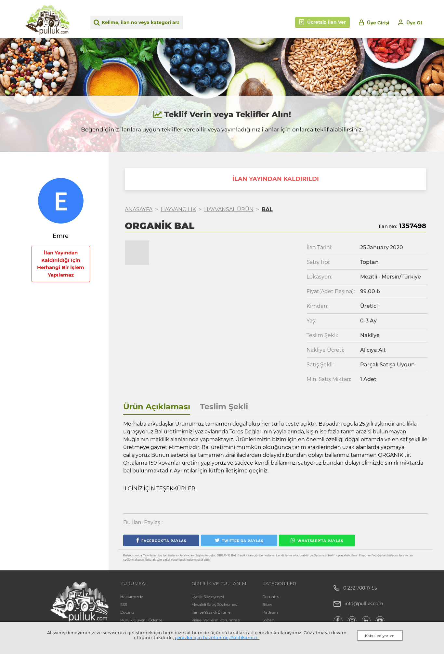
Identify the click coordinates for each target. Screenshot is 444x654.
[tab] (156, 407)
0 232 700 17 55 (358, 588)
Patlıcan (270, 612)
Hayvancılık (178, 209)
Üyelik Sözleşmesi (207, 596)
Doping (127, 612)
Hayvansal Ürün (229, 209)
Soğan (268, 620)
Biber (267, 604)
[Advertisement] (61, 412)
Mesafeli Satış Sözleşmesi (214, 604)
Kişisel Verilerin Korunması (215, 620)
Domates (270, 596)
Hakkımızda (131, 596)
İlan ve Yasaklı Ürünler (211, 612)
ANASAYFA (138, 209)
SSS (123, 604)
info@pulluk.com (364, 603)
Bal (267, 209)
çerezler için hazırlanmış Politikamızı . (217, 637)
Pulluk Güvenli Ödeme (141, 620)
